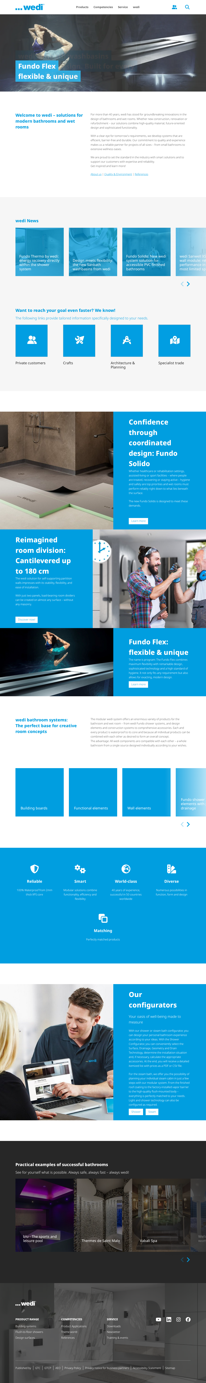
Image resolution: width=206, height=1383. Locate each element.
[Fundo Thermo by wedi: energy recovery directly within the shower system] (39, 252)
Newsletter (113, 1332)
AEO (58, 1368)
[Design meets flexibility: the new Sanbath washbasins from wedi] (93, 252)
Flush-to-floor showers (29, 1332)
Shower (136, 1112)
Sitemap (170, 1368)
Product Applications (74, 1326)
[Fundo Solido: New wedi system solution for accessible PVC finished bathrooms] (146, 252)
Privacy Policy (73, 1368)
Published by (23, 1368)
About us (96, 174)
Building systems (25, 1326)
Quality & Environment (118, 174)
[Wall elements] (146, 792)
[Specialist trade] (174, 345)
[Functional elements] (93, 792)
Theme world (69, 1332)
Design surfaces (25, 1337)
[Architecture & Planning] (127, 348)
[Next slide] (188, 284)
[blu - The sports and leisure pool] (44, 1215)
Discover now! (26, 619)
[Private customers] (31, 345)
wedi (136, 7)
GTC (37, 1368)
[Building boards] (39, 792)
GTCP (47, 1368)
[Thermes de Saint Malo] (103, 1215)
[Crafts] (79, 345)
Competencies (103, 7)
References (141, 174)
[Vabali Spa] (161, 1215)
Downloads (114, 1326)
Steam (152, 1112)
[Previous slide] (182, 284)
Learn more (138, 521)
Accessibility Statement (147, 1368)
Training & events (117, 1337)
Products (82, 7)
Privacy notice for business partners (107, 1368)
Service (123, 7)
